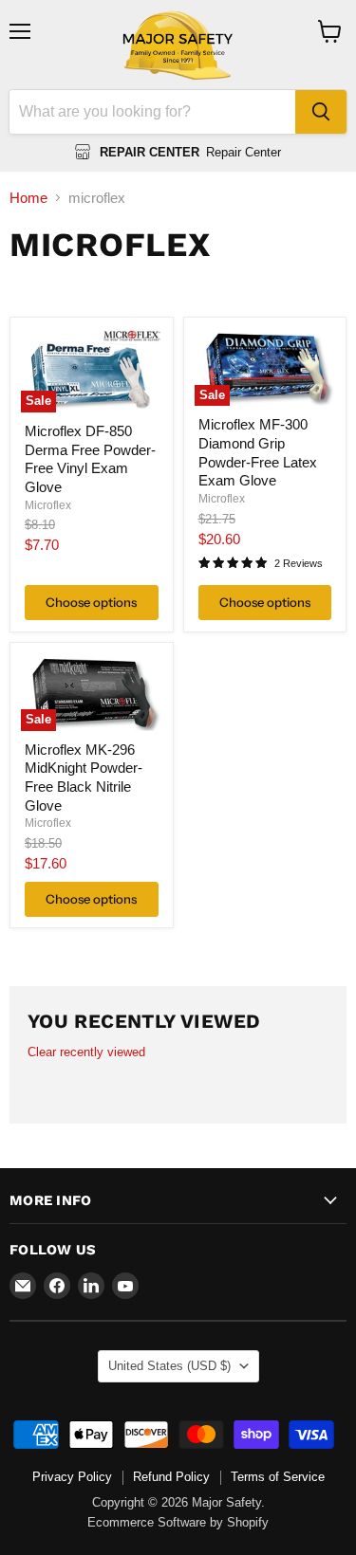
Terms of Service (278, 1477)
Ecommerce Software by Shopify (178, 1522)
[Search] (321, 112)
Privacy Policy (72, 1477)
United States (169, 1366)
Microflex (48, 505)
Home (28, 198)
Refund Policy (171, 1477)
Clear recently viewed (86, 1052)
